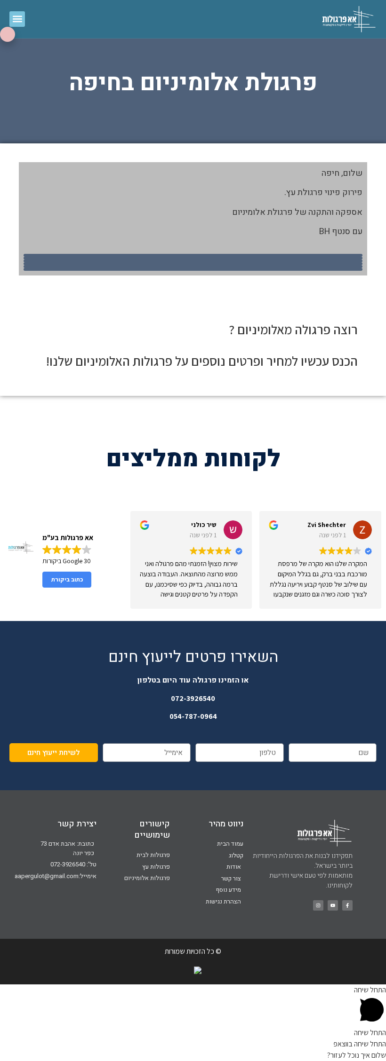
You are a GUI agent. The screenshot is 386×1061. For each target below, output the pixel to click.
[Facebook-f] (347, 905)
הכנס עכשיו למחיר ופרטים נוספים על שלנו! (202, 360)
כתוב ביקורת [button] (67, 579)
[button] (17, 19)
